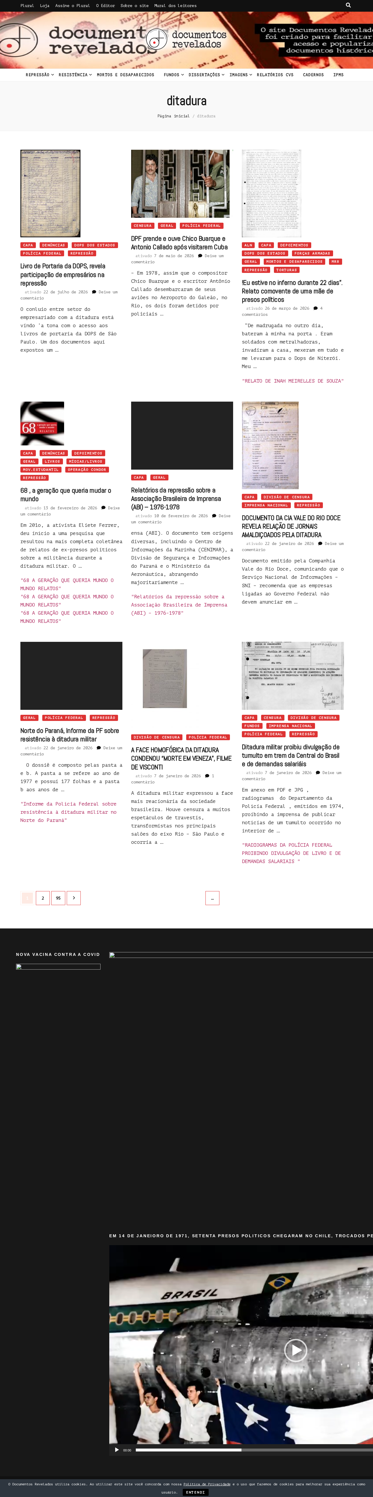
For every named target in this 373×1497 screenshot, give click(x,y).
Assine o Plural (72, 6)
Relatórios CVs (275, 75)
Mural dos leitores (175, 6)
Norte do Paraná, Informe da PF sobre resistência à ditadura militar (69, 734)
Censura (143, 226)
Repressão (38, 75)
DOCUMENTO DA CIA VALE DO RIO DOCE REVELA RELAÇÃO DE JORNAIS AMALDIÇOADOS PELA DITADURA (291, 526)
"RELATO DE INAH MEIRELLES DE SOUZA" (293, 381)
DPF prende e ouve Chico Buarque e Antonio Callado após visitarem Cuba (179, 242)
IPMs (338, 75)
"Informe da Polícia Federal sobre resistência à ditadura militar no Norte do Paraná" (68, 812)
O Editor (105, 6)
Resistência (73, 75)
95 (60, 898)
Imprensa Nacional (266, 505)
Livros (52, 461)
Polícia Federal (42, 253)
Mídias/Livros (85, 461)
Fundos (172, 75)
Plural (27, 6)
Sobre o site (135, 6)
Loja (45, 6)
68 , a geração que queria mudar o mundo (65, 494)
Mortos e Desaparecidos (125, 75)
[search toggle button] (348, 5)
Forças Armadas (312, 253)
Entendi (195, 1492)
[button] (295, 1350)
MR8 (335, 261)
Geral (167, 226)
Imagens (239, 75)
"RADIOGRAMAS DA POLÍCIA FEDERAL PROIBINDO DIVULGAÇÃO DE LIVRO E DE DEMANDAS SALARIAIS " (291, 853)
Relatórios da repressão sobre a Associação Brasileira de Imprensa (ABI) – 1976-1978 (176, 498)
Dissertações (204, 75)
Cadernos (313, 75)
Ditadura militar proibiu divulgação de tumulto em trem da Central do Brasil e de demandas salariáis (290, 755)
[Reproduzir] (117, 1450)
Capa (28, 245)
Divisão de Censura (287, 497)
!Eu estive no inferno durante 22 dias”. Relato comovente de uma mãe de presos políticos (292, 291)
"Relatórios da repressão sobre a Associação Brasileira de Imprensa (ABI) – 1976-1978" (179, 605)
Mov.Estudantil (41, 470)
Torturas (287, 270)
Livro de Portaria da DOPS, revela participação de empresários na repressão (62, 274)
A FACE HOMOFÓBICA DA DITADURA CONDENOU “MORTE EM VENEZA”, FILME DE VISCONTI (181, 758)
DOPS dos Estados (94, 245)
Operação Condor (87, 470)
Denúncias (53, 245)
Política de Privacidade (207, 1484)
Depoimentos (294, 245)
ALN (248, 245)
